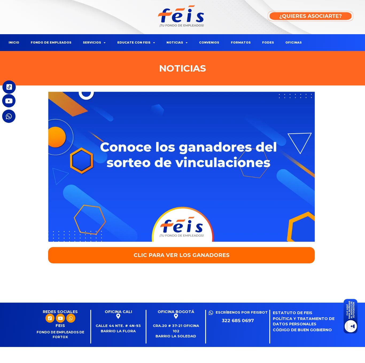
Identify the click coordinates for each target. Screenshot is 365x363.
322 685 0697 (238, 320)
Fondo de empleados (51, 42)
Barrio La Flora (118, 331)
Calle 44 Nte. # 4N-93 (118, 325)
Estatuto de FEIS (292, 312)
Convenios (209, 42)
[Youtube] (60, 318)
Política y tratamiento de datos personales (304, 321)
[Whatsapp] (70, 318)
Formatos (241, 42)
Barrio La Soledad (176, 336)
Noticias (174, 42)
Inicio (14, 42)
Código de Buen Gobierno (302, 329)
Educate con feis (133, 42)
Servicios (92, 42)
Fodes (268, 42)
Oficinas (293, 42)
